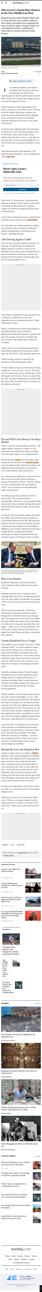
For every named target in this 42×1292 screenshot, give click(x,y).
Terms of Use (19, 1269)
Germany (5, 845)
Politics (7, 1256)
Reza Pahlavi (32, 220)
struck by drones (32, 462)
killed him (11, 157)
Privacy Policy (27, 1269)
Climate (16, 1259)
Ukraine (35, 753)
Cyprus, (18, 460)
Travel (10, 1259)
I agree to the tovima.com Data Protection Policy (20, 193)
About (6, 1269)
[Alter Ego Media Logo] (12, 1279)
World (2, 71)
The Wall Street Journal (21, 1263)
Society (20, 1256)
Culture (34, 1256)
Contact (12, 1269)
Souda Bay (20, 845)
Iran (12, 845)
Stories (31, 1259)
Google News (22, 852)
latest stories (9, 855)
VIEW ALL (38, 1003)
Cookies (35, 1269)
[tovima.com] (21, 2)
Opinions (24, 1259)
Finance (27, 1256)
